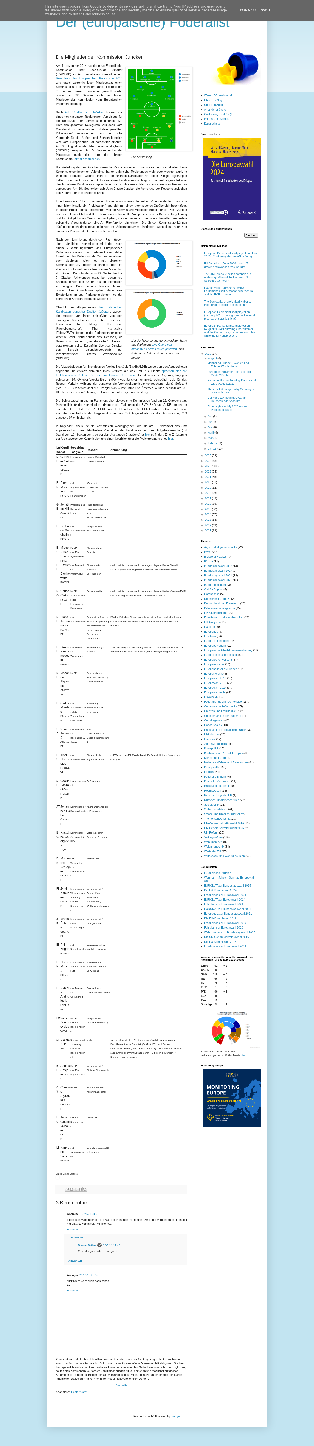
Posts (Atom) (79, 1392)
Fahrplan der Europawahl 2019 (223, 927)
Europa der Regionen (217, 640)
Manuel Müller (87, 1245)
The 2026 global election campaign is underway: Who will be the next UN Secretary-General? (227, 277)
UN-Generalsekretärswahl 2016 (224, 823)
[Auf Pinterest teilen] (84, 1189)
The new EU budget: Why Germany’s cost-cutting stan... (231, 391)
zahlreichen (110, 307)
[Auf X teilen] (76, 1189)
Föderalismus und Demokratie (223, 701)
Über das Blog (213, 100)
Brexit (207, 552)
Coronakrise (212, 594)
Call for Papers (213, 589)
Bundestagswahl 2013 (218, 566)
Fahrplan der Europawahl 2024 (223, 904)
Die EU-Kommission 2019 (220, 918)
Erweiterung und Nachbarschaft (224, 617)
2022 (208, 471)
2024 (208, 460)
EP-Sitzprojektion (215, 613)
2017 (208, 498)
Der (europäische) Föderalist (143, 22)
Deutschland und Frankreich (222, 603)
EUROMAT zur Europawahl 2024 (224, 899)
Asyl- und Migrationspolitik (220, 547)
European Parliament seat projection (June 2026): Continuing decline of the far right (231, 255)
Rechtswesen (212, 790)
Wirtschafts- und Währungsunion (224, 856)
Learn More (247, 10)
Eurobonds (211, 631)
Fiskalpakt (210, 697)
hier (147, 434)
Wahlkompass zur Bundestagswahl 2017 (229, 932)
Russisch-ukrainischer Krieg (221, 800)
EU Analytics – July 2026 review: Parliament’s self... (228, 408)
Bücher (208, 561)
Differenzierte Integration (219, 608)
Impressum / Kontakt (216, 118)
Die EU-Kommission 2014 (220, 941)
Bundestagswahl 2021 (218, 575)
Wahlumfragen (213, 842)
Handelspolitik (213, 725)
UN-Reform (211, 832)
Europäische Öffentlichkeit (220, 654)
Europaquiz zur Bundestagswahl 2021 (228, 913)
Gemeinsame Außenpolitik (220, 706)
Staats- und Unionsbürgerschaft (224, 814)
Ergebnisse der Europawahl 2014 (225, 946)
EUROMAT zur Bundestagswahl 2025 (227, 885)
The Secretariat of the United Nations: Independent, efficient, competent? (227, 303)
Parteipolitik (211, 767)
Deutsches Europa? (216, 599)
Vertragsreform (213, 837)
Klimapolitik (211, 748)
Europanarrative (214, 664)
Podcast (209, 771)
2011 (208, 530)
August (212, 358)
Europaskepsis (213, 673)
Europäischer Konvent (218, 659)
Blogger (175, 1416)
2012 (208, 525)
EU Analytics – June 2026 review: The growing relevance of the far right (227, 265)
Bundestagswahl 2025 (218, 580)
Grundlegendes (214, 720)
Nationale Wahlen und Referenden (226, 762)
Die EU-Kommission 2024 (220, 890)
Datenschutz (212, 123)
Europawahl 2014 (215, 678)
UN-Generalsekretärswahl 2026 (224, 828)
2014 (208, 514)
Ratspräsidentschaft (216, 785)
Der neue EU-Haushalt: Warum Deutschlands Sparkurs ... (227, 399)
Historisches (212, 734)
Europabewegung (215, 645)
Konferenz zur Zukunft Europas (223, 753)
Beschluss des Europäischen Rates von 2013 (89, 78)
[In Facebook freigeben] (80, 1189)
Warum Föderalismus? (218, 95)
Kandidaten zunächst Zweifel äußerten (83, 311)
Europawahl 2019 (215, 683)
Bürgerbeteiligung (215, 585)
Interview (209, 739)
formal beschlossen (87, 159)
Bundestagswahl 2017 (218, 570)
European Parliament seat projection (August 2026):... (230, 373)
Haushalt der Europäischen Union (225, 729)
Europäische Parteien (217, 873)
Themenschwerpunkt (217, 818)
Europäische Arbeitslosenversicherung (228, 650)
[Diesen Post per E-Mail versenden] (67, 1189)
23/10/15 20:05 (88, 1275)
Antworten (73, 1229)
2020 (208, 482)
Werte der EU (212, 851)
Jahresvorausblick (215, 743)
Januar (212, 448)
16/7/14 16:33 (88, 1214)
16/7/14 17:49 (111, 1245)
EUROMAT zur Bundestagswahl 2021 (227, 909)
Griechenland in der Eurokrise (223, 715)
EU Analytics (212, 622)
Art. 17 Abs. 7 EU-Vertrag (84, 112)
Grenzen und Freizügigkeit (220, 711)
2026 (208, 353)
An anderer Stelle (215, 109)
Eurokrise (210, 636)
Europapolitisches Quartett (220, 669)
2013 (208, 519)
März (211, 437)
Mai (210, 427)
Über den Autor (213, 104)
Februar (213, 443)
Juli (210, 416)
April (211, 432)
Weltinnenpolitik (214, 846)
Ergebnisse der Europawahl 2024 (225, 895)
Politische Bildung (215, 776)
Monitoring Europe (215, 757)
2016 (208, 503)
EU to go (209, 626)
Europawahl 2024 (215, 687)
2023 (208, 466)
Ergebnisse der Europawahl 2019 (225, 923)
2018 (208, 493)
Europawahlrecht (215, 692)
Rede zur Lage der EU (218, 795)
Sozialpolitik (211, 804)
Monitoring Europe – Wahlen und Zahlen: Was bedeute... (228, 365)
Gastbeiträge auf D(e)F (218, 114)
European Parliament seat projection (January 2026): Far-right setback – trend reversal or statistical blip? (229, 315)
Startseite (121, 1385)
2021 (208, 476)
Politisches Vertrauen (217, 781)
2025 (208, 455)
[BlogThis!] (71, 1189)
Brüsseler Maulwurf (216, 556)
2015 (208, 509)
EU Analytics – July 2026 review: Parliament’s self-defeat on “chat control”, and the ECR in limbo (229, 291)
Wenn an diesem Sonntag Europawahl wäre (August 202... (232, 382)
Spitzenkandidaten (216, 809)
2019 (208, 487)
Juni (211, 421)
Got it (266, 10)
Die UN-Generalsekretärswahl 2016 (226, 937)
